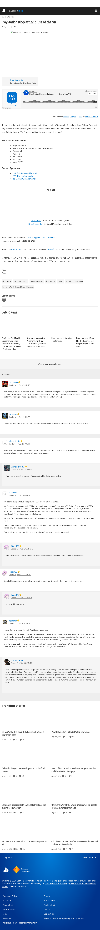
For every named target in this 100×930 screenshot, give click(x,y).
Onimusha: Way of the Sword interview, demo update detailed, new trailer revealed (74, 806)
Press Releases (8, 909)
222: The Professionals (23, 176)
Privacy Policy (8, 905)
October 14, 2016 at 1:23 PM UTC (19, 417)
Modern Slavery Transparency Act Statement (64, 918)
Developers (7, 918)
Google (73, 116)
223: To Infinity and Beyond (25, 173)
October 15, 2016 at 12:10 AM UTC (22, 549)
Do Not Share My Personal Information (19, 922)
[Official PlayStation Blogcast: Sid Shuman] (31, 212)
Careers (47, 909)
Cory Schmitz (17, 249)
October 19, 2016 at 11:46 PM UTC (21, 663)
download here (91, 116)
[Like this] (21, 740)
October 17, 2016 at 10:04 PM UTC (20, 623)
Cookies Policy (50, 905)
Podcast (60, 281)
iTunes (66, 116)
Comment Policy (9, 896)
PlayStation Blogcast (21, 281)
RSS (80, 116)
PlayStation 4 (6, 281)
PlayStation (15, 10)
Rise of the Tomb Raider (74, 281)
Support (47, 896)
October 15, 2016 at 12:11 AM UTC (21, 598)
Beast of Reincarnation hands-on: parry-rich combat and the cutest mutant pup (73, 770)
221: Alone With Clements (24, 178)
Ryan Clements (16, 80)
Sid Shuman (36, 220)
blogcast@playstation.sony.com (41, 237)
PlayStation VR (50, 281)
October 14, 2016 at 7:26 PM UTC (19, 495)
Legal (4, 914)
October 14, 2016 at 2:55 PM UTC (21, 469)
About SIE (6, 900)
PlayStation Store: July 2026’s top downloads (70, 731)
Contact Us (49, 914)
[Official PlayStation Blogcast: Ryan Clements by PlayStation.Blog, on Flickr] (69, 212)
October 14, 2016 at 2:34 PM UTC (19, 444)
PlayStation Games (36, 281)
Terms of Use (49, 900)
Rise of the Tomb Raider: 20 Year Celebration (18, 287)
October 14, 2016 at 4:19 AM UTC (19, 385)
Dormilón (51, 249)
